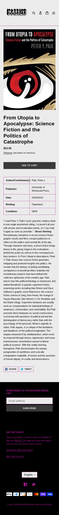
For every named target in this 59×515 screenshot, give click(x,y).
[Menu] (53, 12)
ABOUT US (20, 440)
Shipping (7, 153)
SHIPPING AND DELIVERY (19, 450)
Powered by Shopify (43, 505)
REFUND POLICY (15, 456)
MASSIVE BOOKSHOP (24, 505)
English (28, 474)
